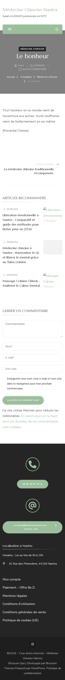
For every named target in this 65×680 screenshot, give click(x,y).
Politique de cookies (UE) (20, 620)
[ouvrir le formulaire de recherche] (57, 29)
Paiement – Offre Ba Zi (19, 587)
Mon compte (12, 579)
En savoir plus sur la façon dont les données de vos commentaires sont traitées (30, 421)
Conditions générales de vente (24, 612)
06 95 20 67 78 (31, 484)
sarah (21, 65)
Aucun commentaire (34, 69)
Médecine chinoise (32, 49)
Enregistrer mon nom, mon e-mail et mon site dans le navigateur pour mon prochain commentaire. (34, 384)
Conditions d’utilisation (19, 604)
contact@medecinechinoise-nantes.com (31, 527)
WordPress (38, 668)
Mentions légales (15, 596)
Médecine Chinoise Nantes (30, 9)
